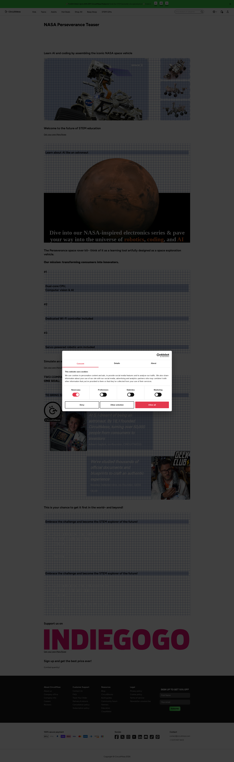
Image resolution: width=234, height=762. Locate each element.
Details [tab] (117, 363)
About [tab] (153, 363)
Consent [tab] (80, 364)
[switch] (103, 395)
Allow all (152, 405)
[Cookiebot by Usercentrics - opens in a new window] (158, 355)
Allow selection (117, 405)
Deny (82, 405)
